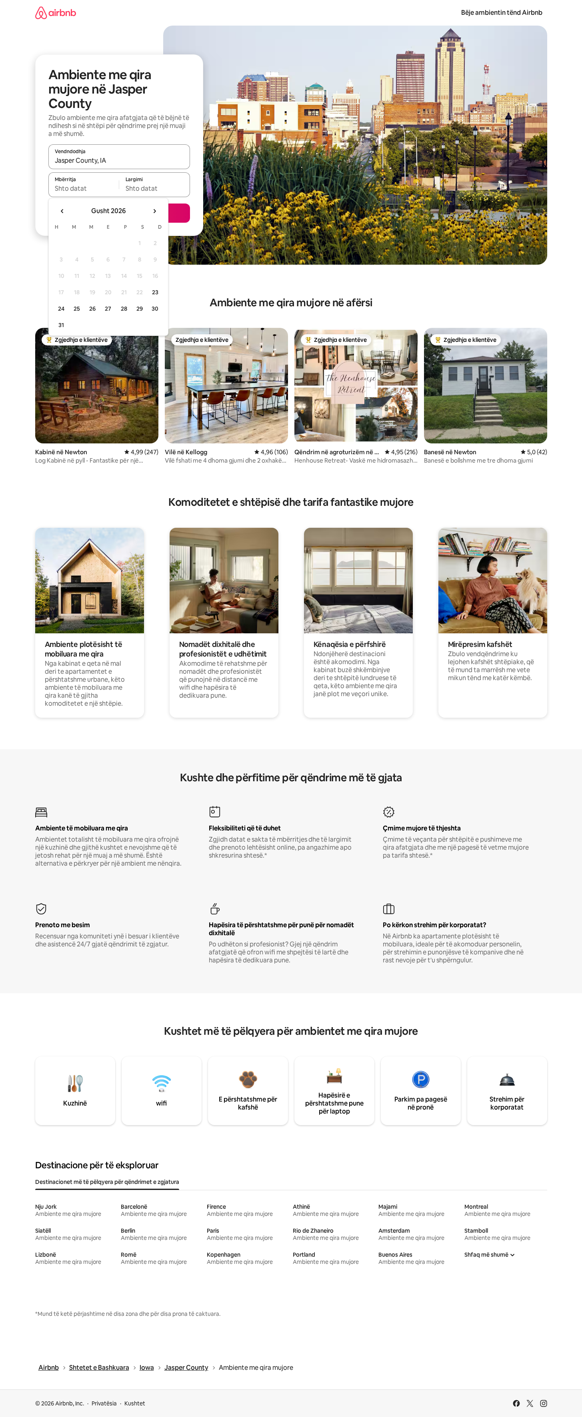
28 (124, 308)
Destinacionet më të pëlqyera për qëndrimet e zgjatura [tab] (107, 1181)
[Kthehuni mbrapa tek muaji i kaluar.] (62, 211)
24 (61, 308)
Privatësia (104, 1403)
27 (108, 308)
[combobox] (119, 160)
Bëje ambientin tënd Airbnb (501, 12)
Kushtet (134, 1403)
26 (92, 308)
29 (139, 308)
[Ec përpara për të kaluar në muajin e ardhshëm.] (154, 211)
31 (61, 325)
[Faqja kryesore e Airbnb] (55, 12)
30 (155, 308)
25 (77, 308)
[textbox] (84, 188)
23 (155, 292)
